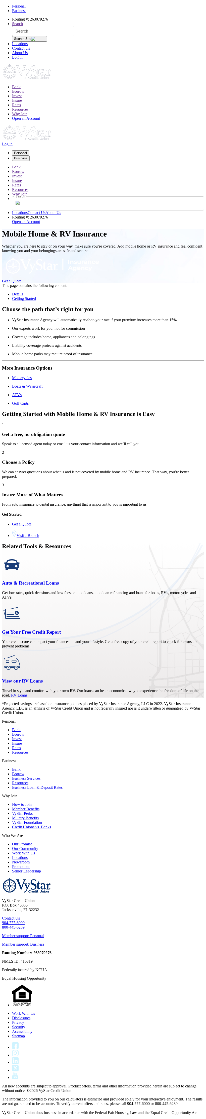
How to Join (22, 804)
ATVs (17, 395)
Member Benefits (25, 809)
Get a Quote (11, 281)
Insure (17, 100)
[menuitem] (108, 87)
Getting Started (24, 298)
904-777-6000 (13, 923)
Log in (17, 57)
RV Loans (19, 695)
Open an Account (26, 118)
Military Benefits (25, 818)
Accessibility (22, 1031)
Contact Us (21, 48)
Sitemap (18, 1036)
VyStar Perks (22, 813)
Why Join (19, 114)
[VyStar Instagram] (15, 1055)
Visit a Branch (28, 535)
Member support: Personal (23, 936)
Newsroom (21, 862)
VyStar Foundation (27, 822)
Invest (17, 96)
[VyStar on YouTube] (15, 1077)
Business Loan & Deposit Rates (37, 787)
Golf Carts (20, 403)
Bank (16, 87)
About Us (20, 53)
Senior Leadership (26, 871)
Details (17, 294)
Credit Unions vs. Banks (31, 827)
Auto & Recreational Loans (30, 583)
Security (18, 1027)
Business (19, 11)
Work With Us (23, 853)
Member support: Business (23, 944)
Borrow (18, 91)
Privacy (18, 1022)
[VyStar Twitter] (15, 1070)
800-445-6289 (13, 927)
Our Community (25, 848)
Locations (20, 44)
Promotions (21, 866)
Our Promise (22, 844)
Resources (20, 109)
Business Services (26, 778)
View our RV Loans (22, 681)
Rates (16, 105)
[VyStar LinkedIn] (15, 1062)
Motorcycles (22, 378)
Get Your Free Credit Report (31, 632)
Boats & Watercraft (27, 386)
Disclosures (21, 1018)
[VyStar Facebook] (15, 1047)
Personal (19, 6)
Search (17, 24)
